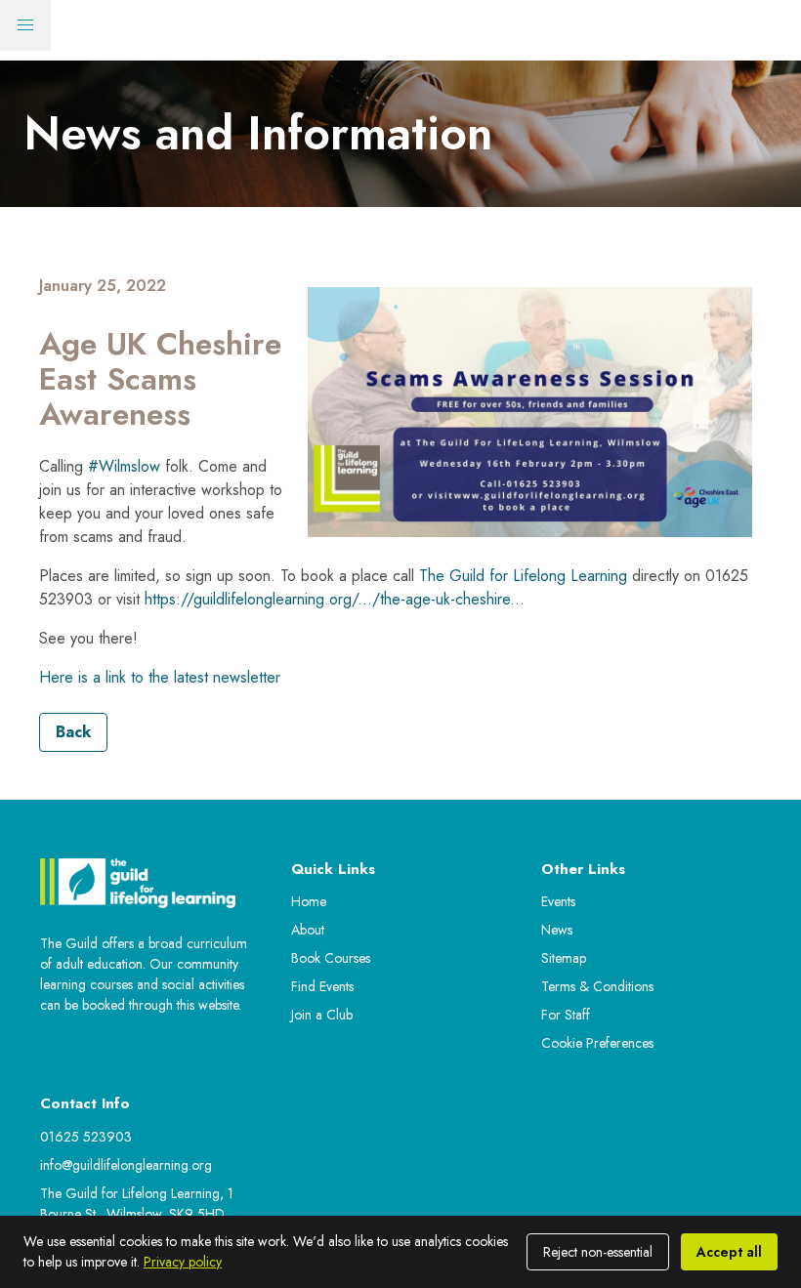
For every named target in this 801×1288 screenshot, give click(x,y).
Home (308, 901)
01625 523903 (86, 1136)
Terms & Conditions (597, 986)
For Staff (565, 1014)
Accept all (729, 1252)
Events (558, 901)
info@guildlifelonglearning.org (126, 1165)
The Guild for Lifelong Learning (523, 575)
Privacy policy (183, 1261)
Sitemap (563, 958)
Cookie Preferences (597, 1043)
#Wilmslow (124, 466)
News (556, 929)
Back (73, 732)
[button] (25, 25)
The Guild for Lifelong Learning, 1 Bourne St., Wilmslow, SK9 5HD (136, 1204)
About (307, 929)
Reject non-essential (598, 1252)
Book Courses (330, 958)
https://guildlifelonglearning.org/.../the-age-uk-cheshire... (335, 599)
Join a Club (322, 1014)
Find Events (322, 986)
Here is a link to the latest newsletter (159, 677)
